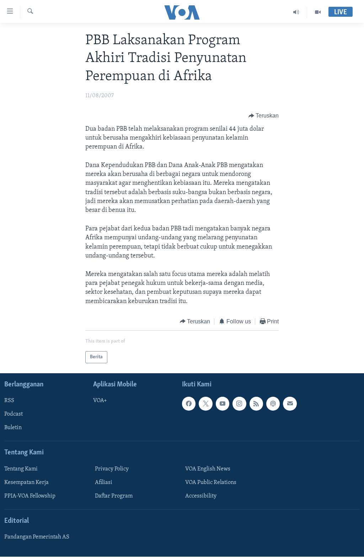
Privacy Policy (112, 469)
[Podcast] (273, 404)
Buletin (13, 428)
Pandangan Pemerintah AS (36, 537)
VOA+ (100, 401)
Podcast (13, 414)
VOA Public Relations (210, 482)
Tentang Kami (21, 469)
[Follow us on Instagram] (239, 404)
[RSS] (256, 404)
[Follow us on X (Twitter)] (205, 404)
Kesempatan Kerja (26, 482)
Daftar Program (114, 496)
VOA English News (207, 469)
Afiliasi (103, 482)
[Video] (317, 12)
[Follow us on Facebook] (189, 404)
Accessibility (200, 496)
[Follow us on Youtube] (222, 404)
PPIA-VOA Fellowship (29, 496)
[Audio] (296, 12)
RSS (9, 401)
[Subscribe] (289, 404)
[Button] (263, 116)
